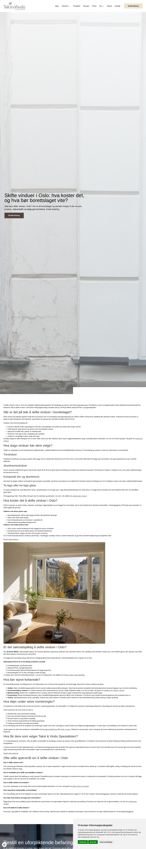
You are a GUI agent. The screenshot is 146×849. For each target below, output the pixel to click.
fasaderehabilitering (50, 729)
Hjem (57, 6)
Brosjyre (86, 6)
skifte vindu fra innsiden (80, 786)
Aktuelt (109, 6)
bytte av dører (65, 729)
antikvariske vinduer (80, 496)
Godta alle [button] (82, 842)
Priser (94, 6)
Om (100, 6)
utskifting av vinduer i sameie (114, 690)
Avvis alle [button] (93, 842)
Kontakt (117, 6)
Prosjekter (76, 6)
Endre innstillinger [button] (106, 842)
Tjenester (65, 6)
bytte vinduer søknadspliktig (75, 675)
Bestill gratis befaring (10, 539)
